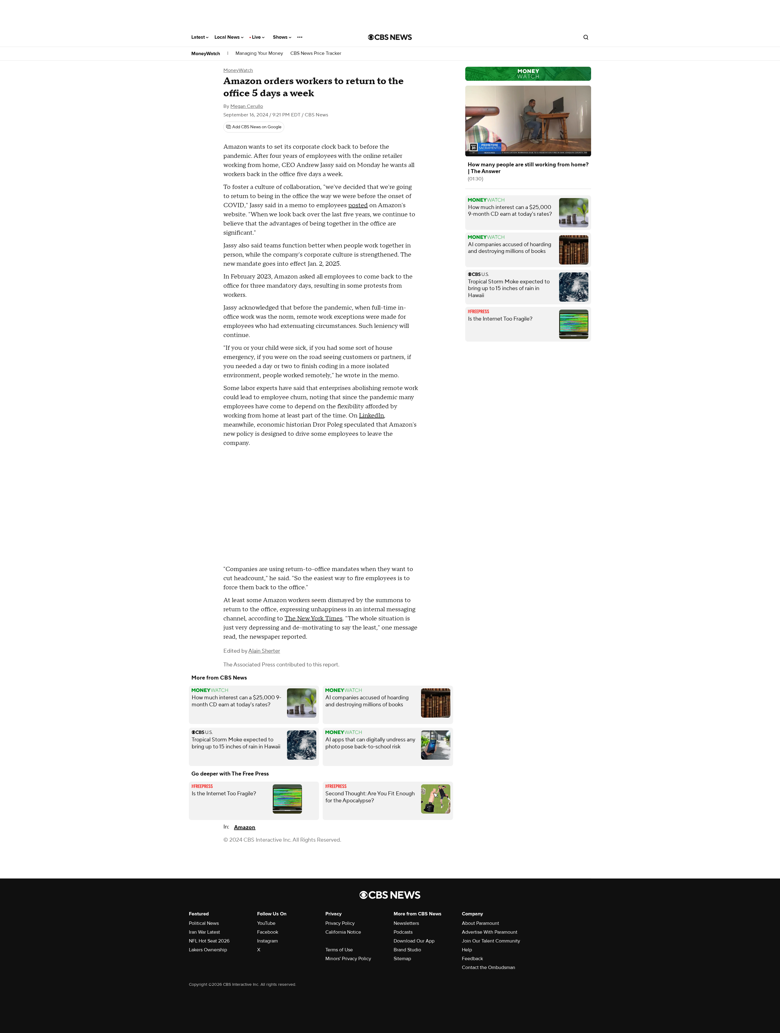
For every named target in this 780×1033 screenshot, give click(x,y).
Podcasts (403, 932)
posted (358, 205)
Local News (227, 37)
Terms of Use (339, 949)
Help (467, 949)
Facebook (267, 932)
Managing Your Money (259, 53)
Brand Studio (407, 949)
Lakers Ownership (208, 949)
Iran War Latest (204, 932)
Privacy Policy (340, 923)
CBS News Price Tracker (315, 53)
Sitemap (402, 958)
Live (257, 37)
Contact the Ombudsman (488, 967)
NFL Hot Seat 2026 (209, 941)
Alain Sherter (264, 651)
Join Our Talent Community (491, 941)
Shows (281, 37)
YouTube (266, 923)
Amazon (244, 827)
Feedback (472, 958)
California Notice (343, 932)
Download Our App (414, 941)
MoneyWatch (205, 54)
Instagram (267, 941)
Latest (198, 37)
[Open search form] (586, 37)
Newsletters (406, 923)
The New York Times (313, 619)
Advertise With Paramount (489, 932)
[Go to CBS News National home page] (390, 37)
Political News (204, 923)
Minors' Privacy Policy (348, 958)
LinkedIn (371, 416)
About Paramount (480, 923)
